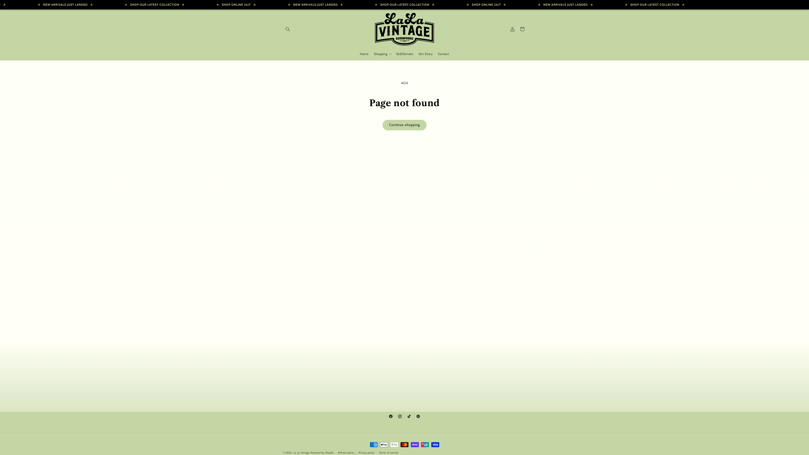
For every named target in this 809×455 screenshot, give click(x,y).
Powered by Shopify (322, 452)
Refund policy (346, 452)
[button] (288, 29)
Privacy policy (367, 452)
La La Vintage (301, 452)
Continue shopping (404, 125)
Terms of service (388, 452)
